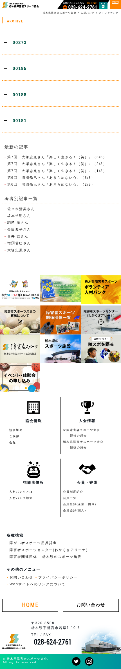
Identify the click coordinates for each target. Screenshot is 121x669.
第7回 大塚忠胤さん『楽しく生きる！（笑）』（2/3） (57, 164)
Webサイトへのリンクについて (38, 584)
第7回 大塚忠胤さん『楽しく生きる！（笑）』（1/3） (57, 171)
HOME (30, 605)
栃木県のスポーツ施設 (62, 556)
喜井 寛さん (17, 236)
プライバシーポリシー (58, 577)
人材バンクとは (21, 491)
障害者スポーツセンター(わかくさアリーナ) (49, 550)
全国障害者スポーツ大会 (81, 430)
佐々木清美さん (21, 209)
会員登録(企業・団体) (79, 504)
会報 (12, 442)
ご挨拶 (14, 436)
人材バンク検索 (21, 497)
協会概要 (16, 430)
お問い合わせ (21, 577)
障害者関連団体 (23, 556)
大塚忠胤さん (19, 250)
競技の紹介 (78, 435)
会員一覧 (70, 497)
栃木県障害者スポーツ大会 (83, 441)
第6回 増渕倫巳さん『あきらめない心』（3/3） (51, 177)
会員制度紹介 (73, 491)
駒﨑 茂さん (17, 222)
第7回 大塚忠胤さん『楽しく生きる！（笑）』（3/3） (57, 157)
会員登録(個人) (74, 510)
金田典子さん (19, 229)
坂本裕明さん (19, 215)
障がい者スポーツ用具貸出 (33, 543)
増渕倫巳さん (19, 243)
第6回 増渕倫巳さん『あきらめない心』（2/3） (51, 184)
